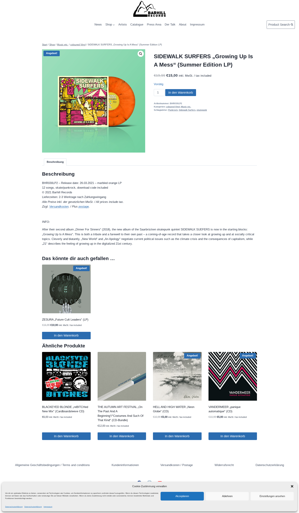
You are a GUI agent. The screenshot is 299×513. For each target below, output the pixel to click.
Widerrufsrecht (224, 465)
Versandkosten (59, 206)
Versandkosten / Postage (176, 465)
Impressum (48, 507)
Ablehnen (227, 496)
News (98, 24)
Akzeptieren (182, 496)
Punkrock (173, 110)
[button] (292, 486)
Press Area (154, 24)
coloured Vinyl (173, 107)
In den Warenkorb (180, 92)
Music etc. (186, 107)
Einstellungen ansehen (272, 496)
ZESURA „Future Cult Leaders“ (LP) (65, 319)
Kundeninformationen (125, 465)
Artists (122, 24)
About (182, 24)
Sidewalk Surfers (187, 110)
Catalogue (136, 24)
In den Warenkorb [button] (66, 335)
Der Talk (170, 24)
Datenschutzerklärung (14, 507)
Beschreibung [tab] (55, 161)
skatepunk (202, 110)
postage (84, 206)
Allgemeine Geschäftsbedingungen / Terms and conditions (52, 465)
